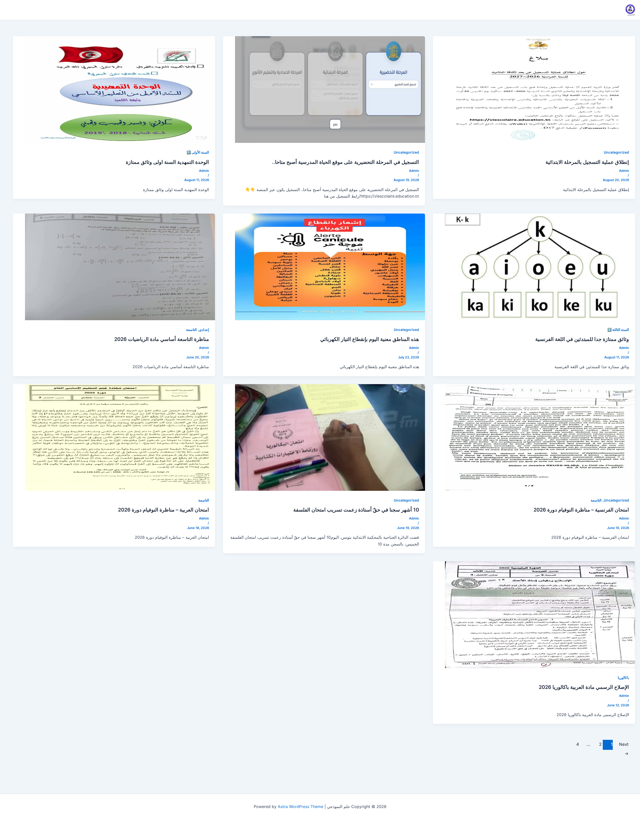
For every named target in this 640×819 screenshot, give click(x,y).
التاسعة (191, 329)
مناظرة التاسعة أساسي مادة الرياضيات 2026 (161, 339)
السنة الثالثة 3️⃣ (618, 329)
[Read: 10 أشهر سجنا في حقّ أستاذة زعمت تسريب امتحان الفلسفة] (330, 437)
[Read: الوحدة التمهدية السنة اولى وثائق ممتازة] (120, 89)
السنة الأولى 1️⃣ (197, 152)
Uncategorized (616, 152)
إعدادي (204, 329)
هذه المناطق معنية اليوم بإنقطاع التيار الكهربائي (369, 339)
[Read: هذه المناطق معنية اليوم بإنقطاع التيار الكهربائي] (330, 266)
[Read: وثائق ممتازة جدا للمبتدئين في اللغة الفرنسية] (540, 266)
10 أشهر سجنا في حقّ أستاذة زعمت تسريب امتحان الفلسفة (356, 510)
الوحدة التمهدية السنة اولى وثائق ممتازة (167, 162)
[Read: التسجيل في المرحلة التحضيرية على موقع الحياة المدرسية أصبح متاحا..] (330, 89)
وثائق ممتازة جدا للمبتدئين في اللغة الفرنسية (582, 339)
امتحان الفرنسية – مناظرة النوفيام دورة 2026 (581, 510)
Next (623, 746)
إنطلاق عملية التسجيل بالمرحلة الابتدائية (587, 162)
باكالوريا (623, 677)
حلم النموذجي (631, 14)
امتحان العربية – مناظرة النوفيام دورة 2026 (163, 510)
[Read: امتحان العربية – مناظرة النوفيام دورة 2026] (120, 437)
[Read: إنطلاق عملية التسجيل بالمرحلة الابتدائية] (540, 89)
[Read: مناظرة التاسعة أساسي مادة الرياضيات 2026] (120, 266)
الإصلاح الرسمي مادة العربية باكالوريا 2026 (584, 687)
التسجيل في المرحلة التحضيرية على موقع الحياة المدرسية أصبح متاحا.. (345, 162)
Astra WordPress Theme (300, 806)
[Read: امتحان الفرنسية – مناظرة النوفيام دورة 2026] (540, 437)
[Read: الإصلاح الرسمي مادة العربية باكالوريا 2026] (540, 614)
